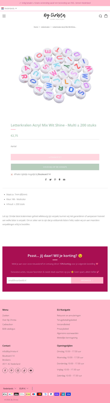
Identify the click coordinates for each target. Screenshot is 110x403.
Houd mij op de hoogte (55, 167)
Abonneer (86, 280)
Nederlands (8, 388)
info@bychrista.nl (10, 351)
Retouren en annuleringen (69, 315)
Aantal (13, 146)
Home (36, 27)
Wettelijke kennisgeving (67, 337)
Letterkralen (45, 27)
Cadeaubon (7, 324)
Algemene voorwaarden (67, 333)
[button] (9, 8)
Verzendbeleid (63, 324)
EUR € (22, 388)
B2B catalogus (8, 328)
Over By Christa (9, 320)
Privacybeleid (63, 328)
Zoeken (5, 315)
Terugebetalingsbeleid (67, 320)
